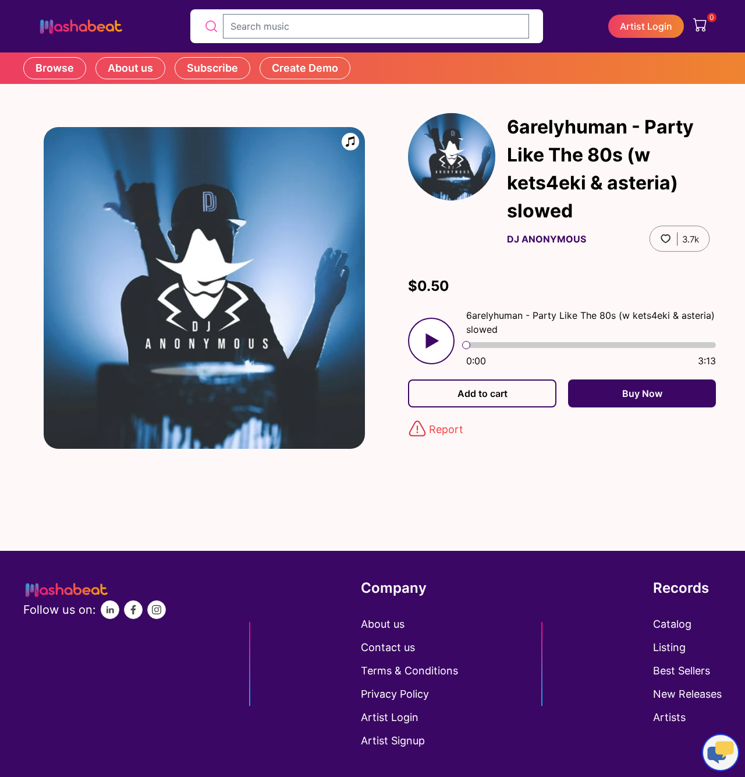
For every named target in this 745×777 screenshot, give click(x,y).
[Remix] (350, 141)
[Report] (417, 428)
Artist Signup (393, 740)
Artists (669, 717)
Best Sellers (681, 671)
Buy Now (642, 393)
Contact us (388, 647)
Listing (669, 647)
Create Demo (305, 68)
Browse (55, 68)
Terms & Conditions (409, 671)
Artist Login (646, 26)
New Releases (687, 694)
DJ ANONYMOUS (546, 239)
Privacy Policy (395, 694)
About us (130, 68)
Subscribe (212, 68)
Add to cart (482, 393)
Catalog (672, 624)
